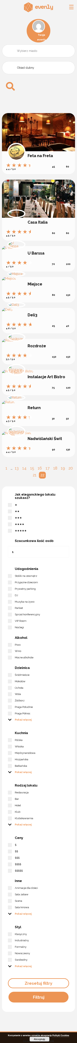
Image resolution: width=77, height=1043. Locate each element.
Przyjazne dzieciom (26, 582)
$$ (16, 851)
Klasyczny (21, 934)
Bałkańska (21, 765)
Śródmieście (22, 674)
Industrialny (22, 940)
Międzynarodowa (25, 752)
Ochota (19, 687)
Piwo (18, 644)
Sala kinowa (22, 907)
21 (35, 475)
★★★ (18, 517)
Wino (18, 651)
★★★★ (19, 524)
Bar (17, 798)
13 (17, 468)
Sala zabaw (21, 894)
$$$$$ (19, 870)
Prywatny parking (25, 588)
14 (24, 468)
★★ (17, 511)
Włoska (19, 746)
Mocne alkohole (24, 657)
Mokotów (20, 681)
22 (42, 475)
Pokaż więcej (23, 719)
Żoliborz (19, 700)
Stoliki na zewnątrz (26, 575)
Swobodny (21, 959)
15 (32, 468)
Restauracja (22, 792)
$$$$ (18, 864)
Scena (18, 900)
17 (48, 468)
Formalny (20, 946)
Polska (19, 740)
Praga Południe (24, 707)
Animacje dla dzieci (26, 887)
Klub (17, 811)
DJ (16, 595)
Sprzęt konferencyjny (27, 614)
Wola (18, 694)
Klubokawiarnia (24, 818)
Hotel (18, 805)
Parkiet (19, 608)
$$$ (17, 857)
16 (40, 468)
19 (63, 468)
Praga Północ (22, 713)
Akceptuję (39, 1039)
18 (55, 468)
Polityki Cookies (60, 1035)
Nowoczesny (22, 953)
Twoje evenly (41, 37)
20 (71, 468)
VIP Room (20, 620)
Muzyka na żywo (24, 601)
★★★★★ (21, 530)
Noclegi (19, 627)
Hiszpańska (21, 759)
